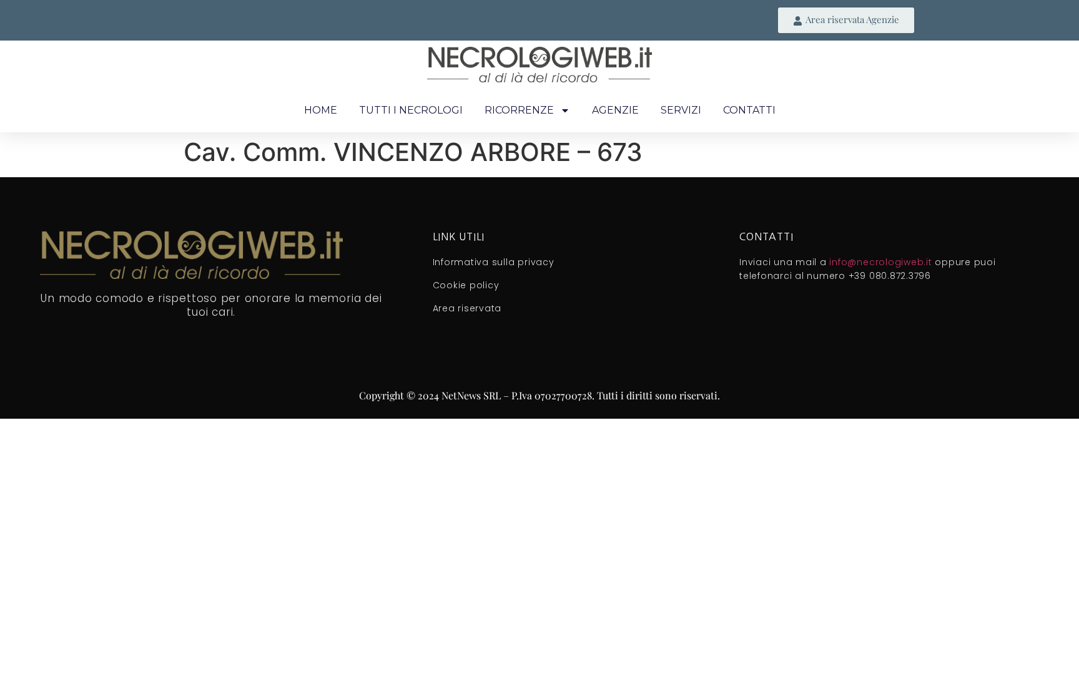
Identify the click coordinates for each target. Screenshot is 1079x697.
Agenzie (615, 110)
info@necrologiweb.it (880, 262)
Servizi (681, 110)
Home (320, 110)
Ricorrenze (519, 110)
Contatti (749, 110)
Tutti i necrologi (411, 110)
